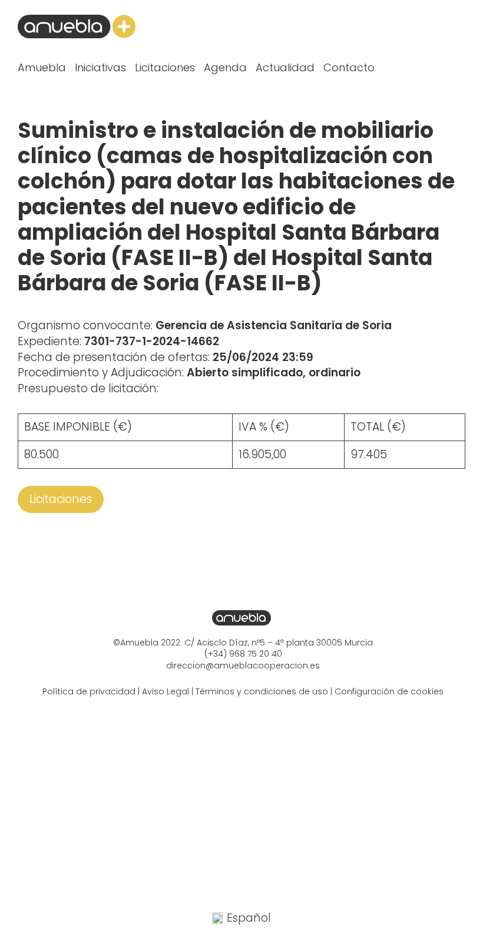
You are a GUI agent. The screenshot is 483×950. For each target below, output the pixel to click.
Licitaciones (165, 67)
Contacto (349, 67)
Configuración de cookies (389, 691)
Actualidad (285, 67)
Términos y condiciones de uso (262, 691)
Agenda (225, 67)
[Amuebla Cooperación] (76, 26)
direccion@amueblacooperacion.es (243, 665)
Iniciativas (100, 67)
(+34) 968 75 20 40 (243, 654)
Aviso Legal (165, 691)
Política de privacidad (88, 691)
